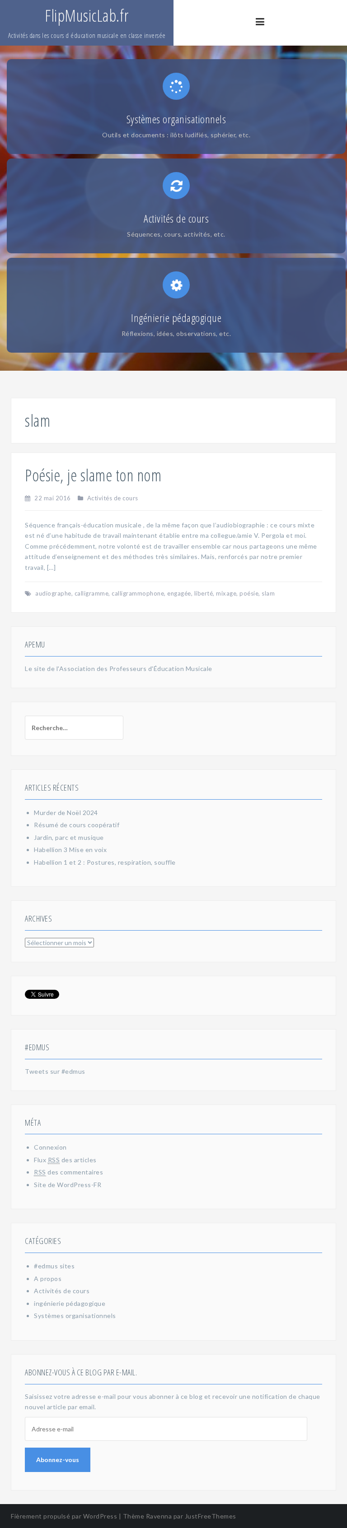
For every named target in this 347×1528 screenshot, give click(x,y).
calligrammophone (138, 593)
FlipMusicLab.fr (87, 16)
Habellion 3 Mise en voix (70, 849)
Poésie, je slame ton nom (93, 475)
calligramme (92, 593)
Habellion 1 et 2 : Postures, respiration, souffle (105, 862)
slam (268, 593)
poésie (248, 593)
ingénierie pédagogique (69, 1303)
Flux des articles (65, 1160)
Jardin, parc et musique (69, 837)
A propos (47, 1278)
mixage (226, 593)
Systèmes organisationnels (75, 1315)
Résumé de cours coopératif (76, 825)
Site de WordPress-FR (67, 1184)
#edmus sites (54, 1266)
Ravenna (159, 1516)
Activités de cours (112, 498)
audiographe (53, 593)
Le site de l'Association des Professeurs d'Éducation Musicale (118, 668)
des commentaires (68, 1172)
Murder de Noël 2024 (66, 812)
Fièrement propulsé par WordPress (64, 1516)
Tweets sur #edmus (55, 1071)
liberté (203, 593)
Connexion (50, 1147)
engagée (179, 593)
